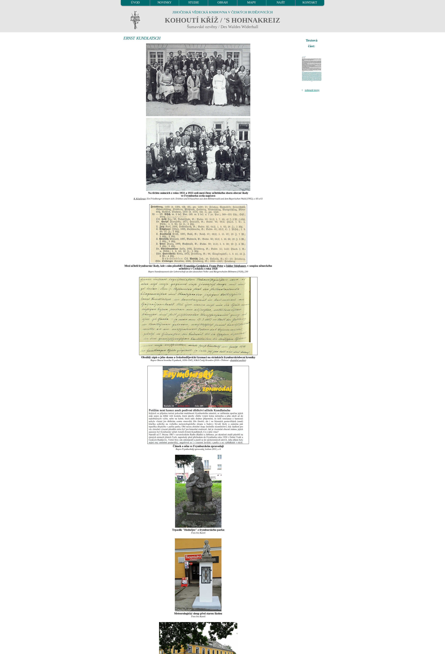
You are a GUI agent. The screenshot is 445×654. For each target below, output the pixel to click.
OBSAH (222, 2)
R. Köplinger (140, 199)
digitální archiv (237, 360)
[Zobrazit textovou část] (312, 69)
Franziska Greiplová (196, 265)
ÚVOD (135, 2)
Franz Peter (216, 265)
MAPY (251, 2)
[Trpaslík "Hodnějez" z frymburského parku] (198, 491)
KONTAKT (309, 2)
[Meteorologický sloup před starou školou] (198, 575)
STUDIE (193, 2)
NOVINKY (164, 2)
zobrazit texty (312, 90)
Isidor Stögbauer (236, 265)
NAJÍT (281, 2)
